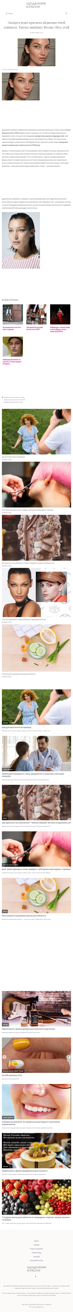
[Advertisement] (36, 114)
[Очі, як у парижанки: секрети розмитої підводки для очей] (36, 593)
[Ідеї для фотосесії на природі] (36, 432)
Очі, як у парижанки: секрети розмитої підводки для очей (24, 619)
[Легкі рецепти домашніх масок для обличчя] (36, 648)
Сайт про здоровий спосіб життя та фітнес (37, 1304)
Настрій (36, 1256)
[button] (66, 13)
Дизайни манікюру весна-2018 (13, 402)
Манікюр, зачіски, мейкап (11, 397)
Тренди (22, 397)
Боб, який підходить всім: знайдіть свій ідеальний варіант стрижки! (28, 510)
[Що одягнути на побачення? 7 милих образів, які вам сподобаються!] (36, 538)
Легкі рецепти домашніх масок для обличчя (18, 674)
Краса (36, 1241)
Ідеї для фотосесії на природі (13, 457)
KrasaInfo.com (39, 1307)
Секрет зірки (36, 1253)
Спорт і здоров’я (36, 1249)
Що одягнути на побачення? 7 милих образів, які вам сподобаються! (28, 563)
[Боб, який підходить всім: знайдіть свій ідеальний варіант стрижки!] (36, 485)
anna (41, 32)
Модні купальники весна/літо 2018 (14, 399)
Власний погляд (36, 1260)
